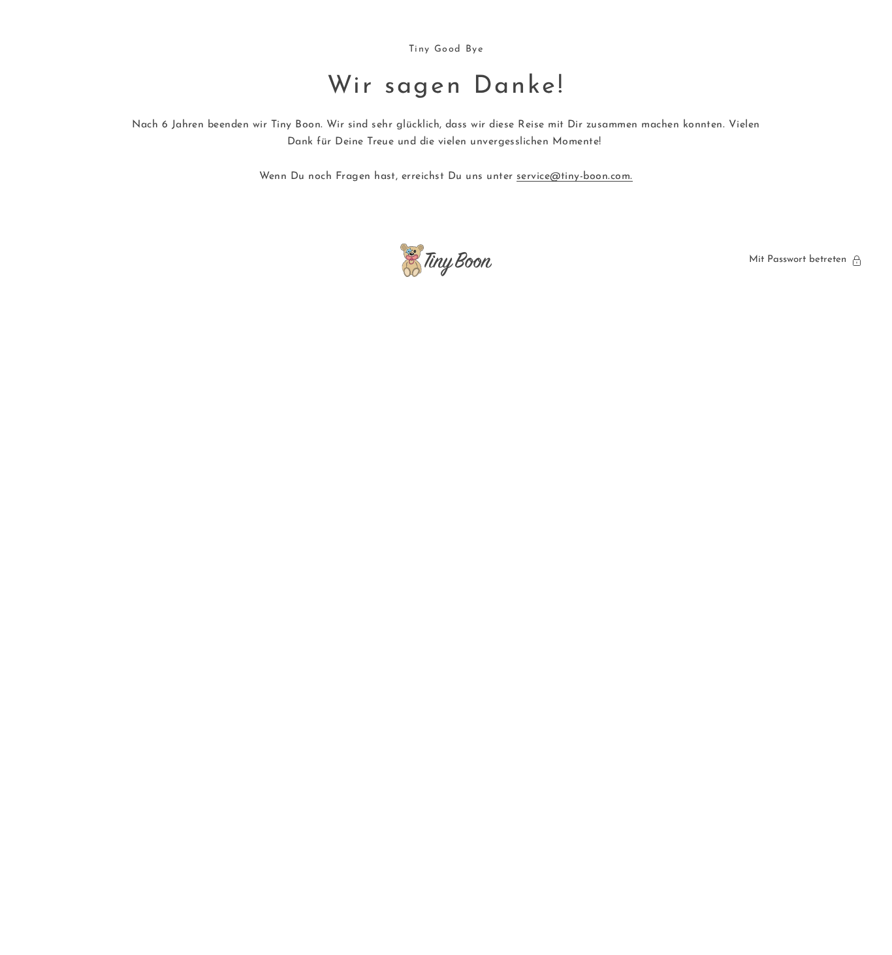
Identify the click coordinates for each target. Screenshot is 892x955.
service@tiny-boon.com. (575, 176)
